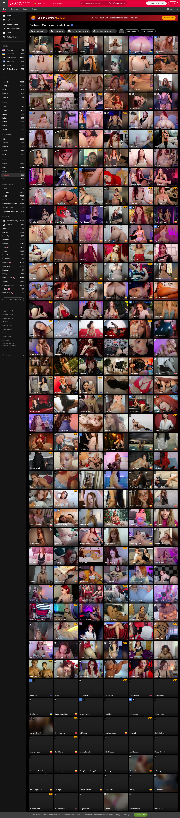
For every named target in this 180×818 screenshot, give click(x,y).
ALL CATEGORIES (15, 299)
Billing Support (7, 314)
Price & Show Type (79, 31)
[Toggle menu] (4, 3)
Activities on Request (104, 31)
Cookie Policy (114, 815)
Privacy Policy (7, 325)
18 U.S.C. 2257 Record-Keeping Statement (10, 344)
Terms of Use (7, 329)
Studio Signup (7, 336)
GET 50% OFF (169, 18)
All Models (6, 340)
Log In (173, 3)
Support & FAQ (7, 311)
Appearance (38, 31)
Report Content (7, 318)
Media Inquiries (7, 322)
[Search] (110, 3)
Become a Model (8, 333)
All (121, 31)
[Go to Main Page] (20, 3)
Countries (57, 31)
